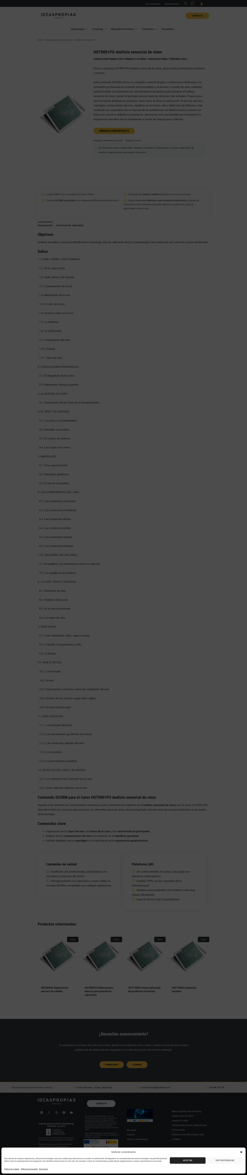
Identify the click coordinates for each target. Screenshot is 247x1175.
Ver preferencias (224, 1160)
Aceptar (187, 1160)
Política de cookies (11, 1169)
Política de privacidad (29, 1169)
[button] (241, 1152)
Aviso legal (43, 1169)
